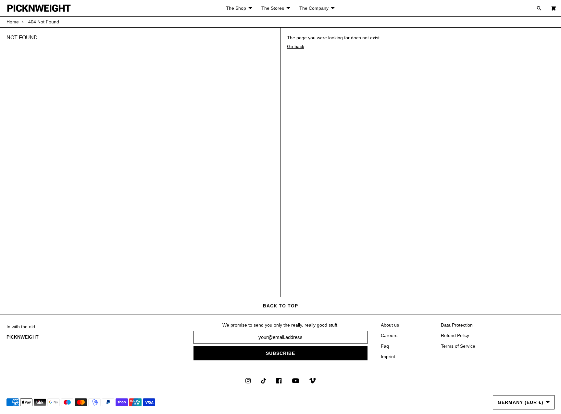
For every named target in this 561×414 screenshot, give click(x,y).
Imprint (388, 356)
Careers (389, 335)
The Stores (272, 8)
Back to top (280, 305)
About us (390, 325)
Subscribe (280, 353)
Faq (385, 346)
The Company (314, 8)
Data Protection (457, 325)
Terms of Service (458, 346)
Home (12, 21)
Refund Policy (455, 335)
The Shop (236, 8)
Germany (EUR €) (520, 402)
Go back (295, 46)
